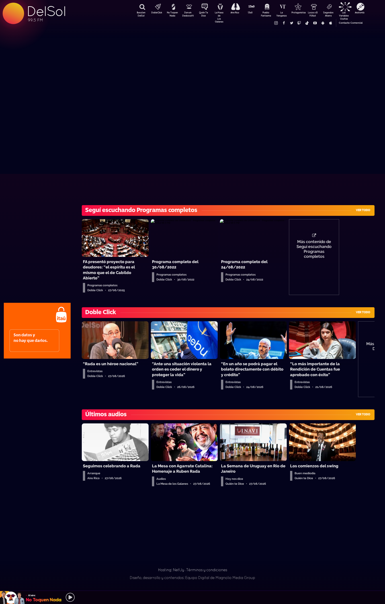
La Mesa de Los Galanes (219, 14)
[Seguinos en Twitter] (291, 23)
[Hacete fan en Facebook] (283, 23)
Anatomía (359, 12)
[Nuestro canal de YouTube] (314, 23)
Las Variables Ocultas (344, 14)
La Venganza (281, 14)
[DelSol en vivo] (192, 597)
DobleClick (156, 12)
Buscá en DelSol (141, 14)
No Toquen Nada (172, 14)
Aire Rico (234, 12)
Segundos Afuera (328, 14)
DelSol (46, 11)
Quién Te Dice (203, 14)
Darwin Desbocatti (187, 14)
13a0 (250, 12)
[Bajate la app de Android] (322, 23)
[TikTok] (307, 23)
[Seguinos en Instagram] (275, 23)
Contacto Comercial (350, 22)
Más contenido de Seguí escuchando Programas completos (314, 249)
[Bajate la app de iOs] (330, 23)
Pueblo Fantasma (266, 14)
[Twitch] (299, 23)
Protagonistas (297, 12)
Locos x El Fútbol (312, 14)
